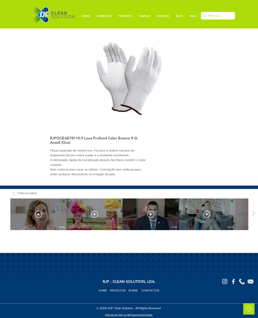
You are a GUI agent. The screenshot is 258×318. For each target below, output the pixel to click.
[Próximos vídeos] (253, 213)
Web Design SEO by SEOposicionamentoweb (129, 314)
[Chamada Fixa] (242, 281)
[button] (25, 193)
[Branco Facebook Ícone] (233, 281)
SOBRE (133, 290)
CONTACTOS (150, 290)
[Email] (250, 281)
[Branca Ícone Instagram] (224, 281)
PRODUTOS (119, 290)
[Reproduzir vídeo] (38, 214)
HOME (104, 290)
